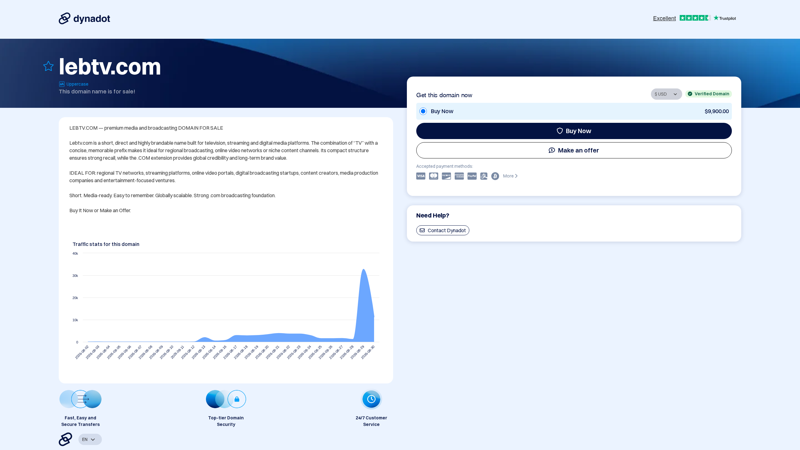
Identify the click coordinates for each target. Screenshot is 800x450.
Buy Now (578, 131)
